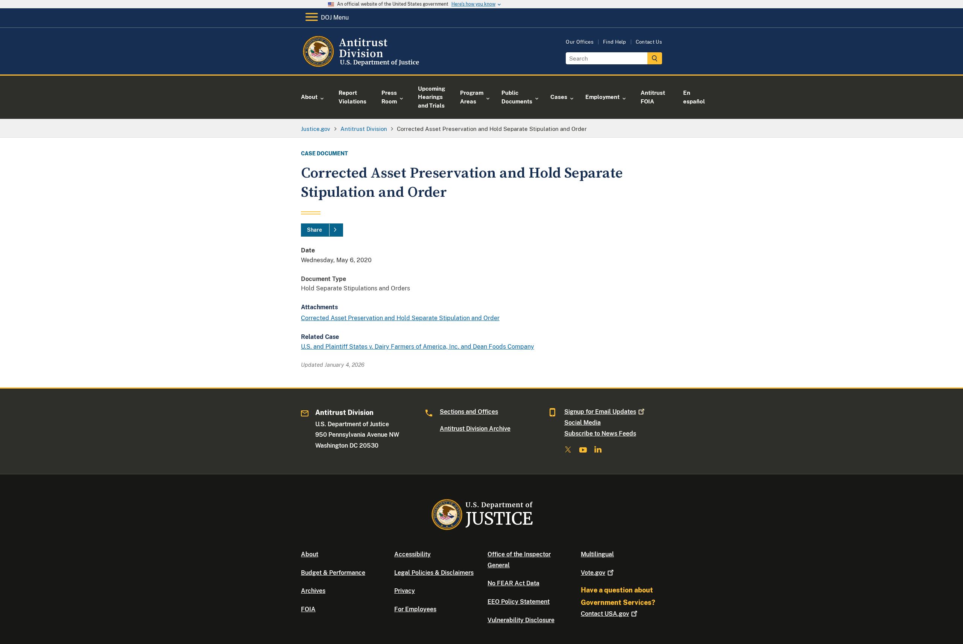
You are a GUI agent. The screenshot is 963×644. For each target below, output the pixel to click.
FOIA (308, 609)
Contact (605, 613)
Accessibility (412, 554)
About (309, 554)
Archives (313, 590)
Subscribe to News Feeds (600, 433)
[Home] (362, 66)
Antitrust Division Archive (475, 428)
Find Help (614, 42)
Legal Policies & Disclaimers (434, 572)
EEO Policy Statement (519, 601)
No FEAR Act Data (513, 583)
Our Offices (580, 42)
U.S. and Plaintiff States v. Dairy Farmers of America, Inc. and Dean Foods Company (417, 346)
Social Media (582, 422)
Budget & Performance (333, 572)
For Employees (415, 609)
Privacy (404, 590)
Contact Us (649, 42)
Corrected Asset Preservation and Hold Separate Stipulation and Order (400, 318)
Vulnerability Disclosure (521, 620)
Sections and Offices (469, 411)
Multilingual (597, 554)
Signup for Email (600, 411)
